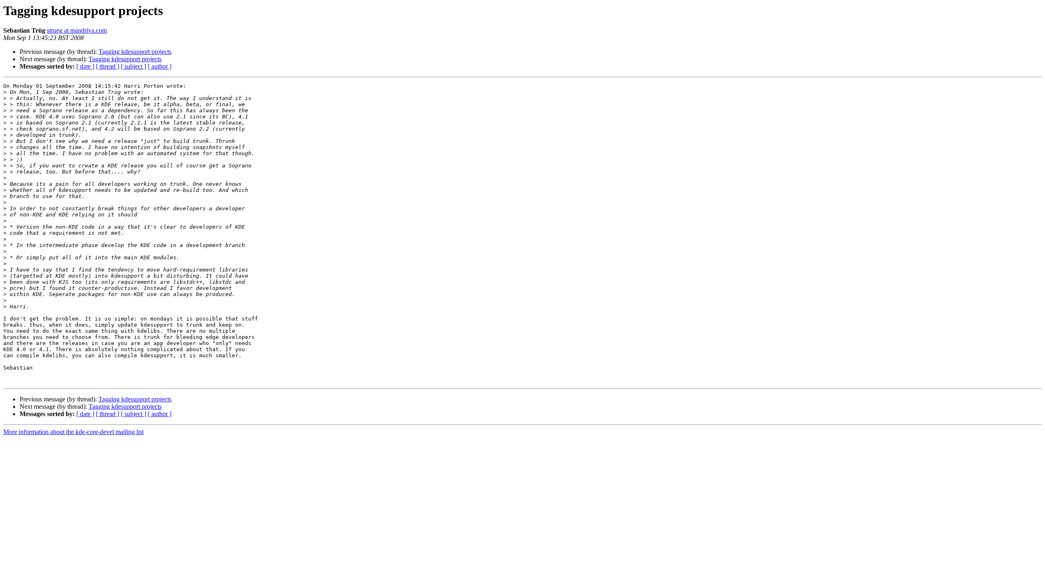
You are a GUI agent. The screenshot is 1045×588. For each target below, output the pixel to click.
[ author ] (159, 66)
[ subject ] (133, 66)
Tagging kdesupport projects (134, 51)
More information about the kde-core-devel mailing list (73, 431)
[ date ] (85, 66)
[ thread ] (107, 66)
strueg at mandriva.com (77, 30)
